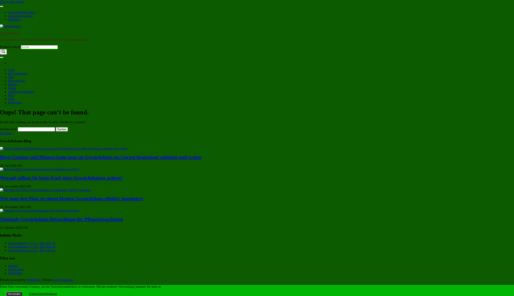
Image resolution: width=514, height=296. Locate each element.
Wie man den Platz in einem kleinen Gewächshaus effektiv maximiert (71, 198)
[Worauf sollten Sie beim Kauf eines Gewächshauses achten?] (40, 169)
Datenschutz (16, 269)
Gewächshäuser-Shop (22, 12)
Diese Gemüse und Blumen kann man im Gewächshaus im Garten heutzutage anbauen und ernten (100, 157)
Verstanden (14, 293)
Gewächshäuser (10, 33)
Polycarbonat (16, 80)
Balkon (12, 84)
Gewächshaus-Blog (20, 15)
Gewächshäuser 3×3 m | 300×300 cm (31, 246)
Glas (11, 77)
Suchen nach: (8, 129)
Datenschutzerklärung (43, 293)
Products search (10, 47)
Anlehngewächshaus (21, 91)
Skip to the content (12, 1)
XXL (11, 99)
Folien (12, 88)
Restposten (15, 102)
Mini (11, 95)
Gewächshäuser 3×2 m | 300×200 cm (31, 250)
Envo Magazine (63, 280)
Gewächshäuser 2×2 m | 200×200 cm (31, 243)
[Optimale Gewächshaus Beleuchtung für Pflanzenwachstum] (39, 210)
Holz (11, 70)
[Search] (3, 52)
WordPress (33, 280)
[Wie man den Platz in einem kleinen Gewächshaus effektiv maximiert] (45, 190)
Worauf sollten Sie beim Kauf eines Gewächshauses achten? (61, 177)
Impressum (15, 273)
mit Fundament (17, 73)
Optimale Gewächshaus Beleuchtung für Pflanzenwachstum (61, 219)
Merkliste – (15, 19)
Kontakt (13, 266)
